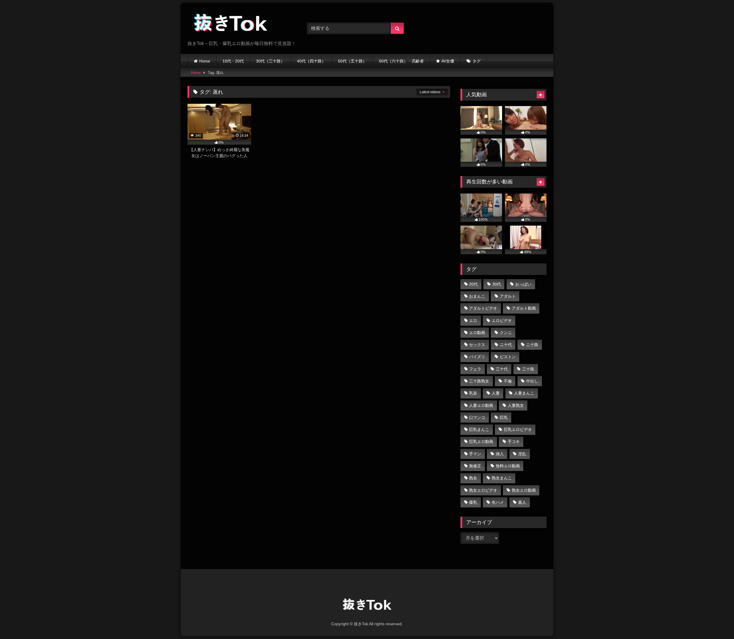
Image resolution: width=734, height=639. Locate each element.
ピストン (508, 356)
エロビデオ (502, 320)
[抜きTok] (231, 23)
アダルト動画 (524, 308)
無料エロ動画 (508, 466)
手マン (475, 454)
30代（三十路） (270, 61)
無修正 (475, 466)
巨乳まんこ (479, 429)
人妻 (496, 393)
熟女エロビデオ (483, 490)
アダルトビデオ (483, 308)
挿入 (500, 454)
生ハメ (498, 502)
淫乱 (522, 454)
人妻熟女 (516, 405)
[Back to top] (716, 622)
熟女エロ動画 (524, 490)
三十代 (502, 369)
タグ (477, 61)
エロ (473, 320)
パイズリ (477, 356)
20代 (473, 284)
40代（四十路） (311, 61)
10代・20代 (233, 61)
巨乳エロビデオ (518, 429)
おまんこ (477, 296)
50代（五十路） (352, 61)
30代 (496, 284)
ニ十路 (532, 344)
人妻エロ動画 (481, 405)
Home (204, 61)
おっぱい (523, 284)
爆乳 (473, 502)
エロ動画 (477, 332)
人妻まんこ (524, 393)
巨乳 (504, 417)
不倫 (508, 381)
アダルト (508, 296)
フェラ (475, 369)
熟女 (473, 478)
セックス (477, 344)
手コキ (514, 441)
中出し (532, 381)
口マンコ (477, 417)
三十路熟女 (479, 381)
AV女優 (447, 61)
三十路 (528, 369)
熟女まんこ (502, 478)
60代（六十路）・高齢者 (401, 61)
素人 (522, 502)
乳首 (473, 393)
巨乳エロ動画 (481, 441)
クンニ (506, 332)
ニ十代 (506, 344)
